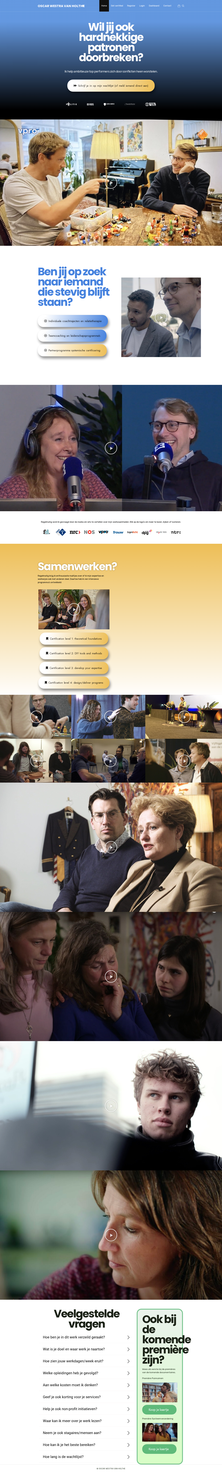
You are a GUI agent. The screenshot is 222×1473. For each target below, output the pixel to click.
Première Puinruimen (152, 1378)
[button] (111, 182)
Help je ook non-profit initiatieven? (70, 1409)
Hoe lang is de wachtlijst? (63, 1457)
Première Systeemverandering (157, 1418)
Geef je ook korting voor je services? (72, 1397)
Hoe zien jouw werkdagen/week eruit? (73, 1361)
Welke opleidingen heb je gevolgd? (70, 1373)
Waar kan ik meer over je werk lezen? (72, 1421)
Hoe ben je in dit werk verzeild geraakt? (74, 1337)
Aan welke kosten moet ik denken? (70, 1385)
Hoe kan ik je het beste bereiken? (69, 1445)
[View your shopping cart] (179, 6)
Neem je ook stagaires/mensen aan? (72, 1433)
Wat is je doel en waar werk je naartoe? (74, 1349)
